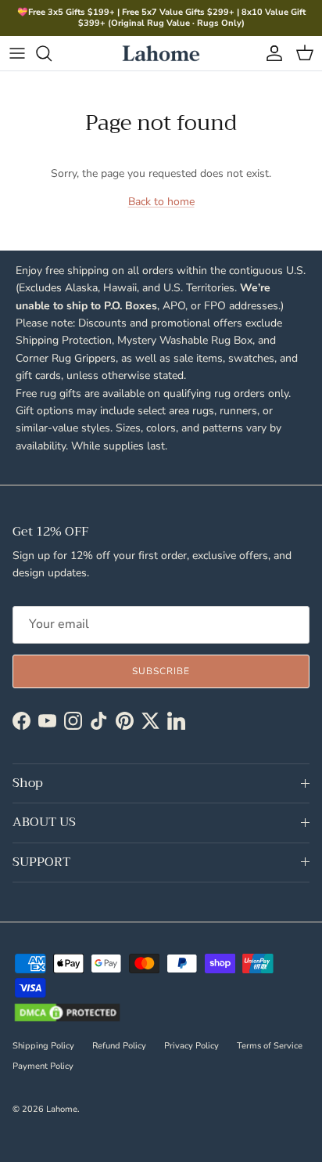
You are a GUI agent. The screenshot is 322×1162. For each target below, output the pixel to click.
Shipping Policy (43, 1046)
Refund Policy (119, 1046)
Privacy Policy (191, 1046)
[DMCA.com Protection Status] (67, 1014)
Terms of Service (269, 1046)
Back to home (161, 201)
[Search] (51, 53)
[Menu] (17, 53)
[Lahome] (161, 53)
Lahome (61, 1109)
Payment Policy (43, 1066)
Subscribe (161, 671)
